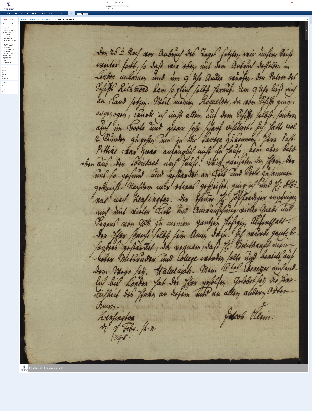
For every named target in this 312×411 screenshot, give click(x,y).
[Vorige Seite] (79, 14)
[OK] (128, 6)
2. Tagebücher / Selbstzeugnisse (8, 37)
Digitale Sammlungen (116, 2)
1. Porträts (7, 34)
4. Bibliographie (8, 42)
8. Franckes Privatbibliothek (8, 52)
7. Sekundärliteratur (9, 49)
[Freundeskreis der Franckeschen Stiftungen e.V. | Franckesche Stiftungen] (13, 5)
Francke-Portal (7, 32)
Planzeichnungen (7, 62)
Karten (4, 60)
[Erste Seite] (77, 14)
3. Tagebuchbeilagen (10, 40)
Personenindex (6, 78)
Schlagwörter (5, 86)
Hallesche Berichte (8, 55)
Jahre (3, 92)
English (307, 3)
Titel (43, 13)
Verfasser (4, 90)
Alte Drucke (6, 25)
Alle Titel (4, 70)
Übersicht (62, 13)
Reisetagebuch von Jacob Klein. (30, 19)
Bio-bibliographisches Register (9, 27)
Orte (3, 76)
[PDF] (306, 34)
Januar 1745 (49, 19)
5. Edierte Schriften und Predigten (9, 44)
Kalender (4, 74)
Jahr (3, 72)
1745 (42, 19)
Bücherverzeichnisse (8, 30)
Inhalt (51, 13)
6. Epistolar (7, 47)
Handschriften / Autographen (26, 13)
